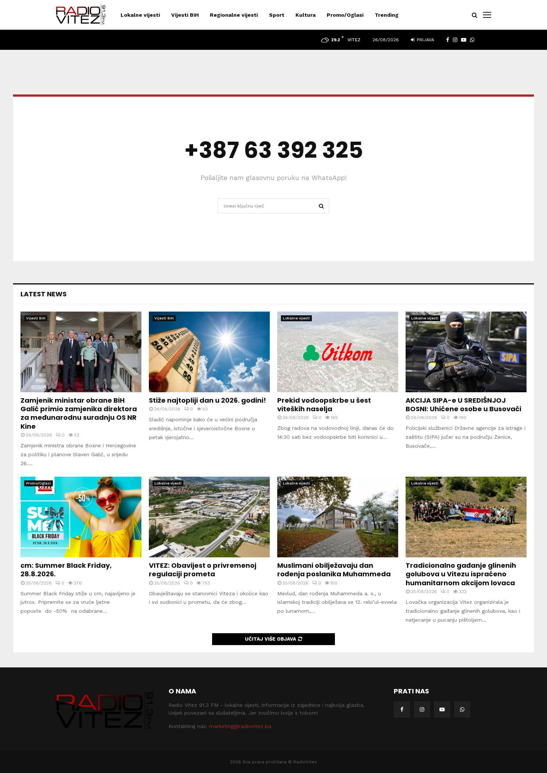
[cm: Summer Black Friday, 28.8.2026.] (80, 517)
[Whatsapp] (462, 709)
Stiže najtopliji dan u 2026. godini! (207, 400)
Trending (387, 15)
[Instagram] (422, 709)
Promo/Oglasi (345, 15)
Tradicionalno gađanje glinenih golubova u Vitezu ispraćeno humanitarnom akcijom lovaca (461, 574)
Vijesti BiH (185, 15)
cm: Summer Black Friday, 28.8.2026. (66, 570)
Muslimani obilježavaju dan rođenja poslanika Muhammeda (334, 570)
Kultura (305, 15)
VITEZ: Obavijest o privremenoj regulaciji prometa (202, 570)
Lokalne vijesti (140, 15)
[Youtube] (442, 709)
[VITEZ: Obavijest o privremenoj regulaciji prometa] (209, 517)
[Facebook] (402, 709)
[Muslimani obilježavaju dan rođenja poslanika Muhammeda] (337, 517)
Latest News (43, 294)
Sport (276, 15)
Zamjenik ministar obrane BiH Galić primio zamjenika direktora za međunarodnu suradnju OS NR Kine (78, 413)
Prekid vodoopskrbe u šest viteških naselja (324, 404)
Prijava (424, 39)
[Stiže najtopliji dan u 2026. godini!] (209, 352)
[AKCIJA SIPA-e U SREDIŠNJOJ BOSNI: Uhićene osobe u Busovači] (466, 352)
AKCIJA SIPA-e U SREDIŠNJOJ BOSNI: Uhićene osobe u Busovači (463, 404)
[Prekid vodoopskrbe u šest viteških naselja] (337, 352)
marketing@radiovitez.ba (240, 726)
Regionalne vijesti (234, 15)
